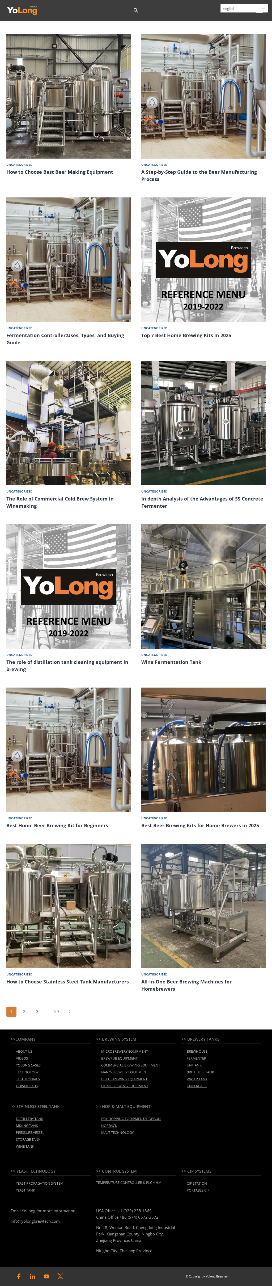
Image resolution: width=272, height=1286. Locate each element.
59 (56, 1011)
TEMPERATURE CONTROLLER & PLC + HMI (129, 1182)
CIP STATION (197, 1183)
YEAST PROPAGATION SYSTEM (39, 1183)
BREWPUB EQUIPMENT (119, 1058)
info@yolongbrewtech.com (35, 1221)
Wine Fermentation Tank (171, 662)
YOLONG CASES (28, 1065)
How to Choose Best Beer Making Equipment (59, 172)
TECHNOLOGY (27, 1072)
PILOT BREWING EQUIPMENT (124, 1079)
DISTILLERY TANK (29, 1118)
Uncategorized (19, 165)
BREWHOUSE (197, 1051)
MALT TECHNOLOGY (117, 1132)
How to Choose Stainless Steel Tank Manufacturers (67, 981)
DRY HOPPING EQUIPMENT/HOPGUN (131, 1118)
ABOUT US (24, 1051)
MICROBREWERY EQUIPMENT (124, 1051)
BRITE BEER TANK (200, 1072)
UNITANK (194, 1065)
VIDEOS (22, 1058)
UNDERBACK (197, 1086)
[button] (136, 10)
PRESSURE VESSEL (30, 1132)
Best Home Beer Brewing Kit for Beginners (57, 825)
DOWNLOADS (27, 1086)
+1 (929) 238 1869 (135, 1210)
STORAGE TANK (28, 1139)
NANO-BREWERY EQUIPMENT (124, 1072)
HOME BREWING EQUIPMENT (124, 1086)
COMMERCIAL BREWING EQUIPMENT (130, 1065)
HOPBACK (109, 1125)
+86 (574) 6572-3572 (139, 1217)
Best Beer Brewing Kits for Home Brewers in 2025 (200, 825)
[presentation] (68, 96)
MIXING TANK (27, 1125)
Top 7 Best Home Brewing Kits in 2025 (186, 335)
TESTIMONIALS (28, 1079)
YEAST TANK (25, 1190)
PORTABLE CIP (198, 1190)
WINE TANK (25, 1146)
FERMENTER (196, 1058)
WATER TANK (197, 1079)
